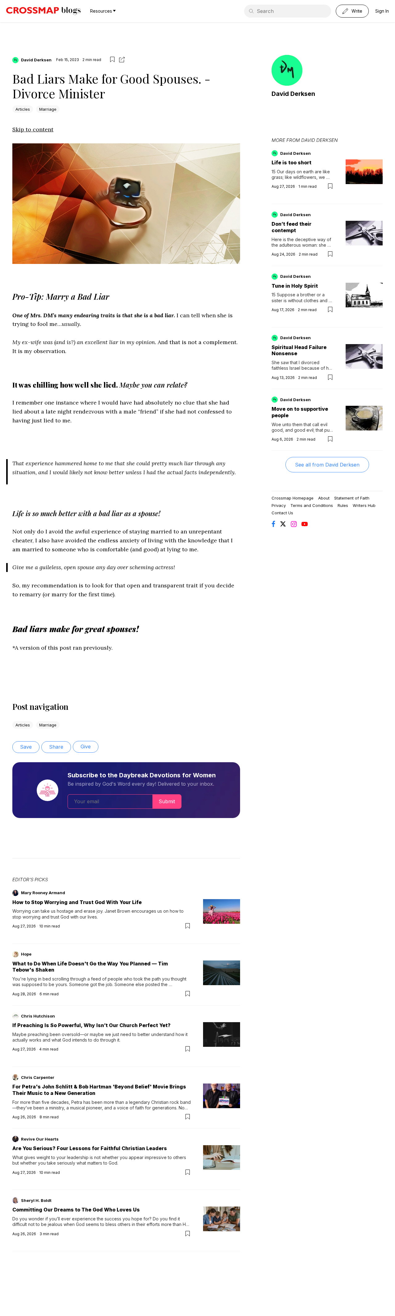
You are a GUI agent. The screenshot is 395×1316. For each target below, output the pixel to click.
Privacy (279, 505)
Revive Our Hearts (40, 1139)
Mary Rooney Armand (43, 892)
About (324, 498)
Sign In (382, 11)
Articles (22, 109)
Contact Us (282, 512)
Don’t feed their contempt (291, 227)
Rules (343, 505)
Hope (26, 954)
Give (86, 746)
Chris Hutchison (38, 1016)
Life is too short (291, 162)
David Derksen (36, 59)
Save (26, 747)
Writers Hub (364, 505)
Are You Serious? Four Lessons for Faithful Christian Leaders (89, 1148)
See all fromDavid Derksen (327, 465)
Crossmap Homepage (293, 498)
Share (56, 747)
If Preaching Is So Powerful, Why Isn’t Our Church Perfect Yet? (91, 1025)
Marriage (47, 109)
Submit (167, 801)
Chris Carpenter (37, 1077)
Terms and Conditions (311, 505)
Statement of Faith (351, 498)
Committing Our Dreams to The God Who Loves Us (76, 1210)
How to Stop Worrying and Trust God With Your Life (77, 902)
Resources (101, 11)
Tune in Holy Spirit (295, 286)
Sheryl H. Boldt (36, 1200)
